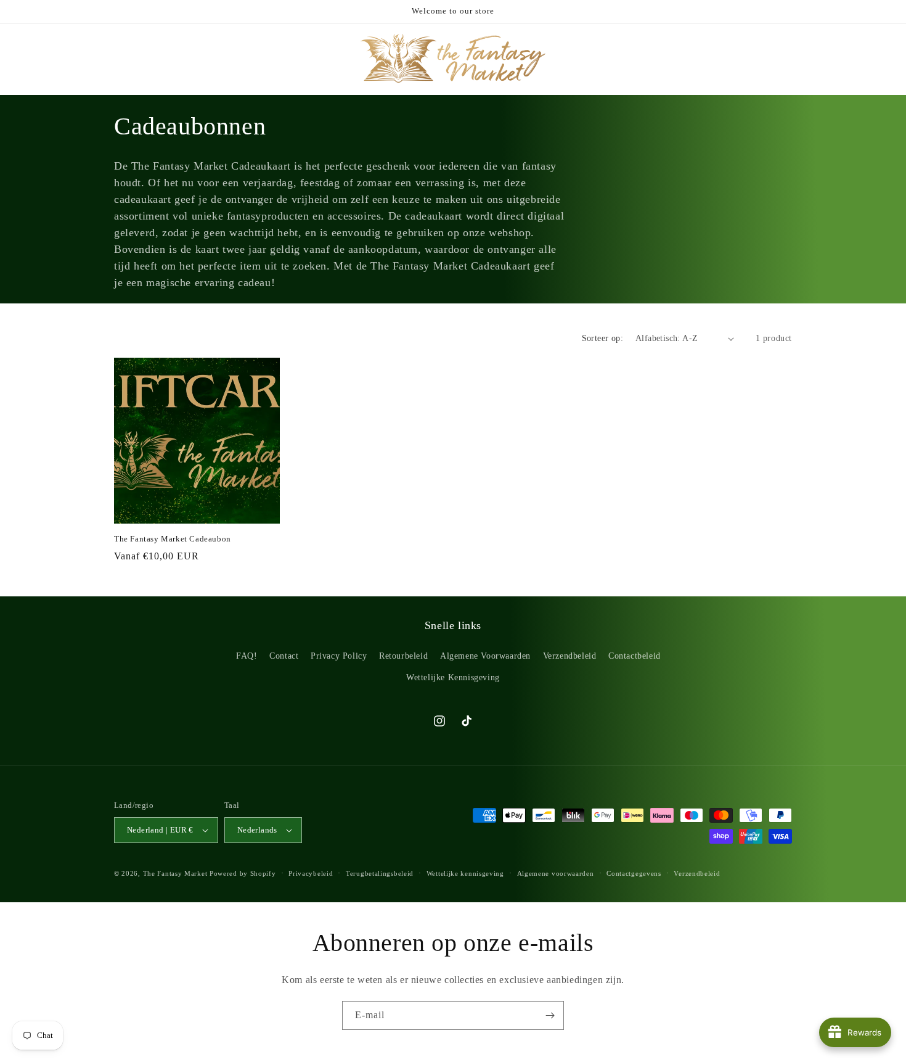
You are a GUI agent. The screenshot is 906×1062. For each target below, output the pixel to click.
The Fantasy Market (175, 873)
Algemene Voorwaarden (485, 656)
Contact (283, 656)
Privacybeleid (310, 873)
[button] (25, 58)
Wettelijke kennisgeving (465, 873)
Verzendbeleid (570, 656)
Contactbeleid (634, 656)
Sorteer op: (602, 338)
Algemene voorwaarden (555, 873)
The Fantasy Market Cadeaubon (172, 538)
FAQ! (246, 656)
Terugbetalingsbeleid (380, 873)
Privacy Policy (339, 656)
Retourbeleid (403, 656)
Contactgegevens (633, 873)
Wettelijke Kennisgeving (453, 677)
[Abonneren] (549, 1015)
